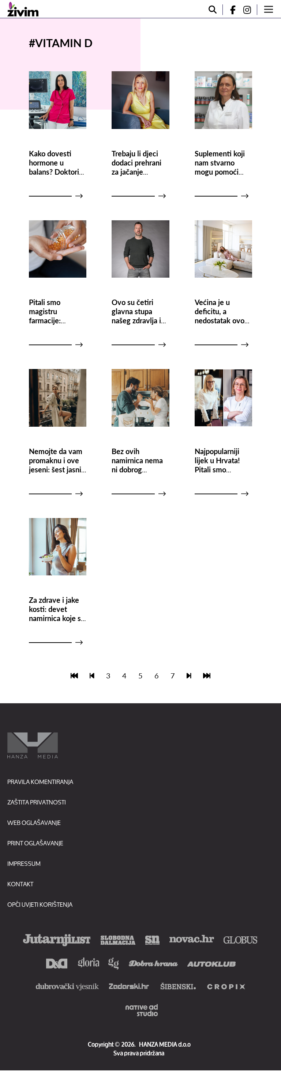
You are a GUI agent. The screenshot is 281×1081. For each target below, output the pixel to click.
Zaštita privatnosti (36, 802)
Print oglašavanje (35, 843)
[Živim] (22, 9)
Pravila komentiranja (40, 782)
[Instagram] (250, 9)
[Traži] (212, 9)
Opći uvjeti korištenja (39, 904)
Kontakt (20, 884)
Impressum (24, 863)
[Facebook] (229, 9)
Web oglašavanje (34, 823)
